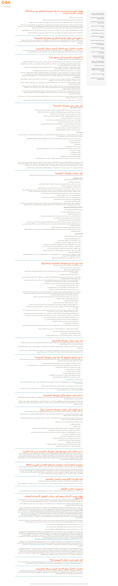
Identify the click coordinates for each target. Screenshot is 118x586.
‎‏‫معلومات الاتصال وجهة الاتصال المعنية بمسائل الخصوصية (48, 351)
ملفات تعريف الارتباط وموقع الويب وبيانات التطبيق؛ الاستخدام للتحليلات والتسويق (97, 69)
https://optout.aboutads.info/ (57, 539)
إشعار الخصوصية (6, 6)
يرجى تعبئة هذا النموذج (59, 50)
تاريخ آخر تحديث (66, 563)
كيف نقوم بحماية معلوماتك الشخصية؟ (97, 40)
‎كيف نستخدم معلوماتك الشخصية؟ (64, 389)
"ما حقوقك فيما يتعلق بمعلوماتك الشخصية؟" (37, 544)
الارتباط (21, 414)
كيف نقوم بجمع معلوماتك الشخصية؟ (97, 30)
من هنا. (47, 524)
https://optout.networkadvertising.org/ (43, 539)
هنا (53, 41)
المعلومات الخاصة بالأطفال (99, 65)
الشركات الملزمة (38, 469)
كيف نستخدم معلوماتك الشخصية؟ (98, 33)
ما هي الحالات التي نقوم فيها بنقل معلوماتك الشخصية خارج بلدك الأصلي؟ (98, 57)
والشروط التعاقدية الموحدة (28, 469)
